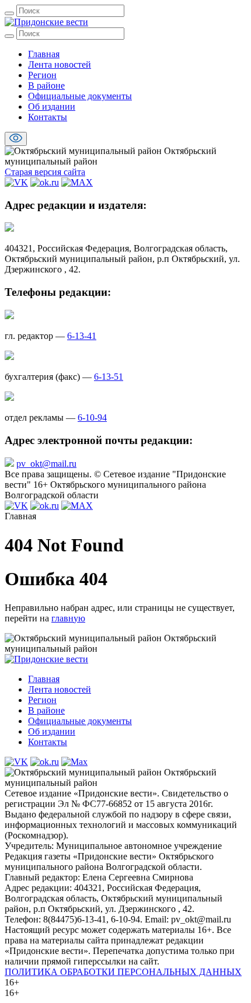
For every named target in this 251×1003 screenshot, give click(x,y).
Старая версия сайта (45, 172)
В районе (46, 85)
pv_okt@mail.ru (46, 464)
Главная (44, 54)
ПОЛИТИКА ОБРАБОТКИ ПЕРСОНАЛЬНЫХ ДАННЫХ (123, 972)
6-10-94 (92, 417)
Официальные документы (80, 96)
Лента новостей (59, 64)
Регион (42, 75)
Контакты (47, 117)
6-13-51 (108, 377)
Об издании (51, 106)
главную (68, 618)
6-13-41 (81, 336)
